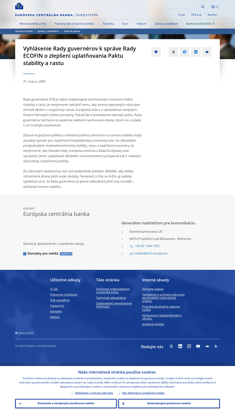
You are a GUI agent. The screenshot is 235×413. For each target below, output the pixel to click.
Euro (125, 24)
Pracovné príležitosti (64, 294)
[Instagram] (189, 346)
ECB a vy (196, 15)
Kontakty (56, 311)
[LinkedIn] (180, 346)
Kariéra (212, 15)
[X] (171, 346)
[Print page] (156, 52)
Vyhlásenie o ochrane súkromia (94, 393)
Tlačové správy (72, 31)
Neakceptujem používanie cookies (169, 403)
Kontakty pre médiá (43, 253)
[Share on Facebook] (184, 52)
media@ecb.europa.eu (151, 253)
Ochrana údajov (153, 289)
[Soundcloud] (207, 346)
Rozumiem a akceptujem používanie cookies (66, 403)
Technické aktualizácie (111, 298)
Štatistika (108, 24)
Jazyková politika (153, 324)
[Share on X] (173, 52)
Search (202, 7)
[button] (208, 6)
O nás (181, 15)
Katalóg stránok (26, 333)
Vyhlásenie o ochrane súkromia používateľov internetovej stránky (163, 298)
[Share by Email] (207, 52)
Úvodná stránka (24, 31)
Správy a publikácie (166, 24)
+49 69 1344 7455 (147, 246)
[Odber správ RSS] (216, 346)
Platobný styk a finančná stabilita (74, 24)
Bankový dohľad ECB (198, 24)
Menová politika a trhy (33, 24)
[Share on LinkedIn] (196, 52)
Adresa (54, 317)
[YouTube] (198, 346)
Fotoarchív (57, 306)
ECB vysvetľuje (60, 300)
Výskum (141, 24)
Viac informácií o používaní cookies (143, 393)
